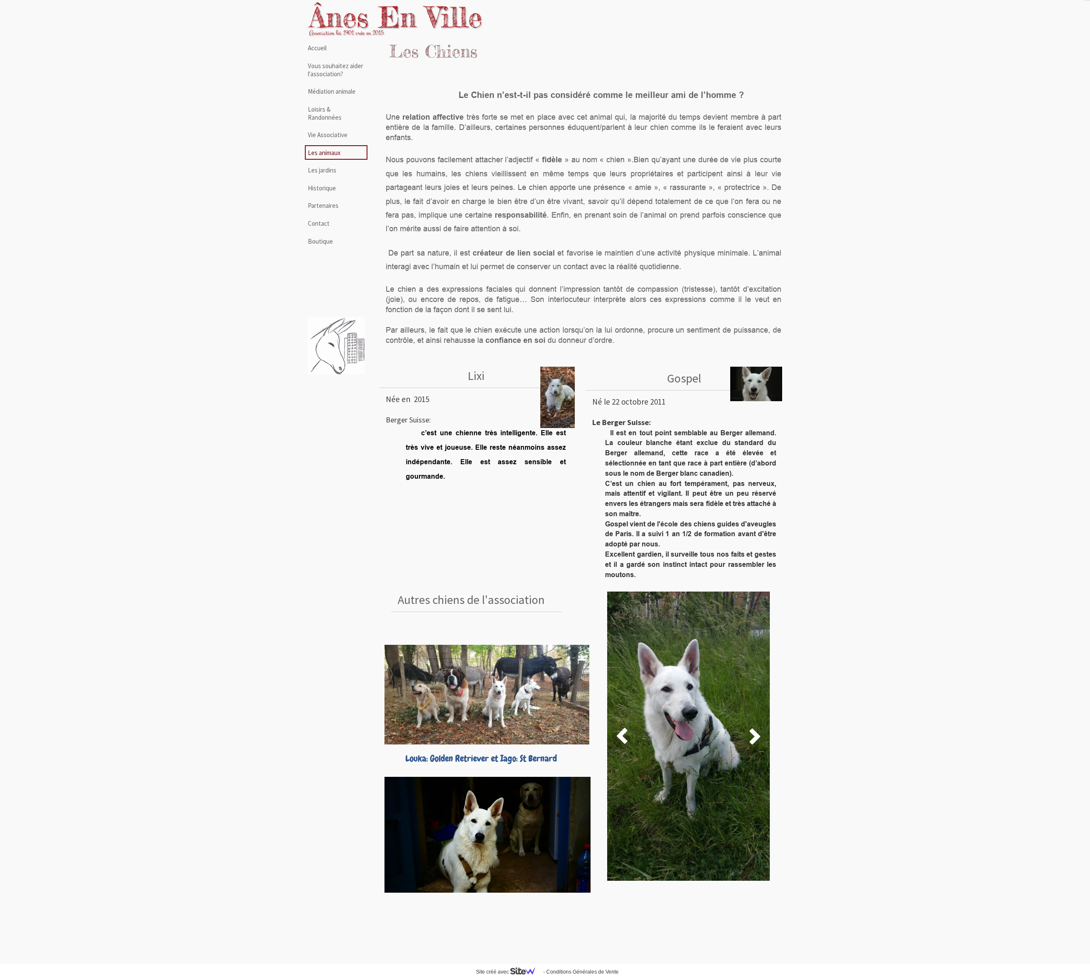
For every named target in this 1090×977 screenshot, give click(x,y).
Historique (322, 188)
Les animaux (324, 153)
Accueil (317, 48)
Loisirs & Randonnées (324, 113)
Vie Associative (327, 135)
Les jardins (322, 170)
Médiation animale (332, 91)
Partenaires (323, 205)
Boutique (320, 241)
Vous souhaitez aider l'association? (335, 70)
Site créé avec (493, 972)
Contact (319, 223)
